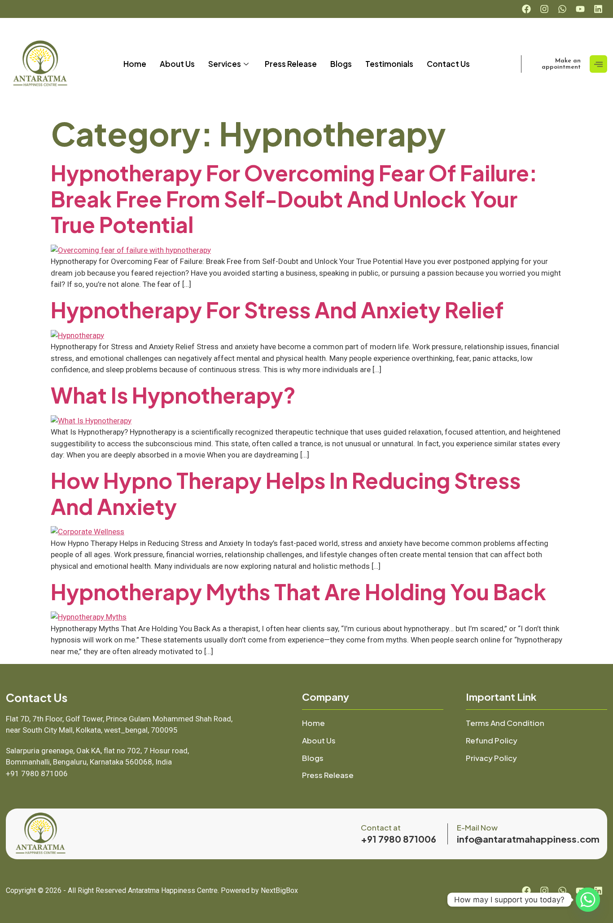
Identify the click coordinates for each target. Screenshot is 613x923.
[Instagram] (544, 9)
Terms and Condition (505, 723)
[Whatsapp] (562, 9)
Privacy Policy (491, 758)
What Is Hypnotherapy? (173, 395)
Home (134, 64)
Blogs (341, 64)
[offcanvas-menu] (598, 64)
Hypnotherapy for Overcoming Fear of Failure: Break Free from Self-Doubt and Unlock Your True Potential (294, 198)
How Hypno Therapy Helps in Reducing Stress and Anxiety (286, 493)
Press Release (291, 64)
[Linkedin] (598, 9)
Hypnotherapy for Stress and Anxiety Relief (277, 309)
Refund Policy (491, 740)
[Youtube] (580, 9)
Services (224, 64)
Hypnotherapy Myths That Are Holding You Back (298, 591)
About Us (177, 64)
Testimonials (389, 64)
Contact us (448, 64)
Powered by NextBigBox (259, 890)
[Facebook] (526, 9)
